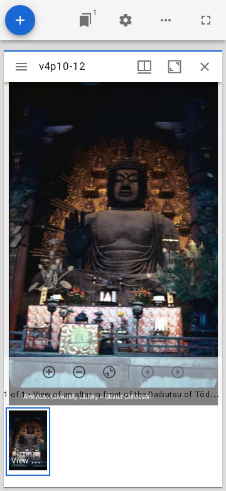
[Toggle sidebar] (21, 67)
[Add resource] (20, 20)
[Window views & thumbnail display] (144, 67)
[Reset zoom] (109, 372)
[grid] (113, 446)
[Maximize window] (174, 67)
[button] (28, 441)
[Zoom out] (79, 372)
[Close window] (205, 67)
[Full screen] (206, 20)
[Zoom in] (49, 372)
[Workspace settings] (125, 20)
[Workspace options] (166, 20)
